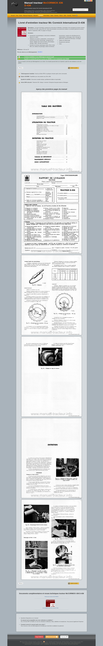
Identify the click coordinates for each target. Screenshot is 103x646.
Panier (74, 15)
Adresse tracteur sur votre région (76, 641)
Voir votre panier (52, 636)
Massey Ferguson (27, 15)
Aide (65, 15)
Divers (61, 15)
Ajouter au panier (74, 67)
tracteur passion (24, 641)
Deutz (20, 15)
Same (52, 15)
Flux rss (46, 641)
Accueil (13, 15)
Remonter (63, 636)
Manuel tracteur (33, 2)
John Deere (46, 15)
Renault (36, 15)
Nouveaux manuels (32, 641)
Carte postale (40, 641)
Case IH (41, 15)
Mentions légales (65, 641)
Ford (17, 15)
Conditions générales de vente (55, 641)
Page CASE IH (39, 636)
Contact (69, 15)
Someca (56, 15)
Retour (21, 67)
